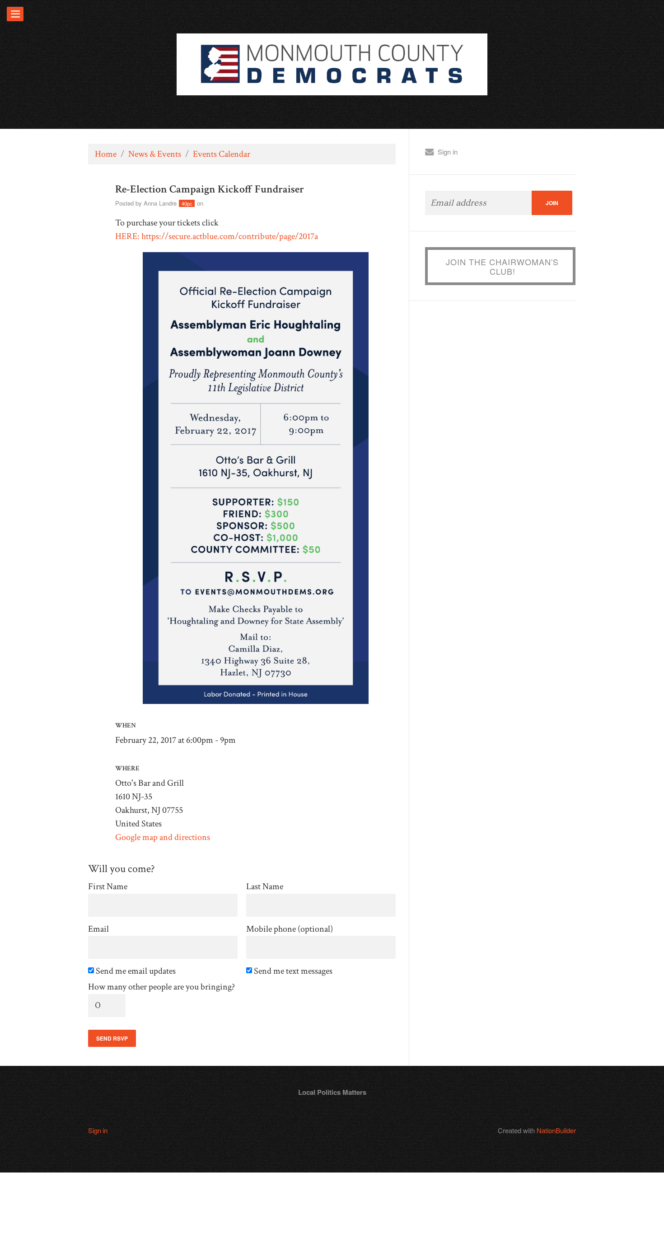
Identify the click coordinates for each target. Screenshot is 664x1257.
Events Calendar (221, 154)
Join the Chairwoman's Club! (502, 266)
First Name (107, 886)
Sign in (448, 151)
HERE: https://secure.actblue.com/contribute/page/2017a (216, 236)
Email (98, 929)
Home (106, 154)
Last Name (264, 886)
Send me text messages (293, 971)
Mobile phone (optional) (289, 929)
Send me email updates (136, 971)
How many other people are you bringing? (161, 987)
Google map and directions (162, 837)
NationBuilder (556, 1130)
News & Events (154, 154)
